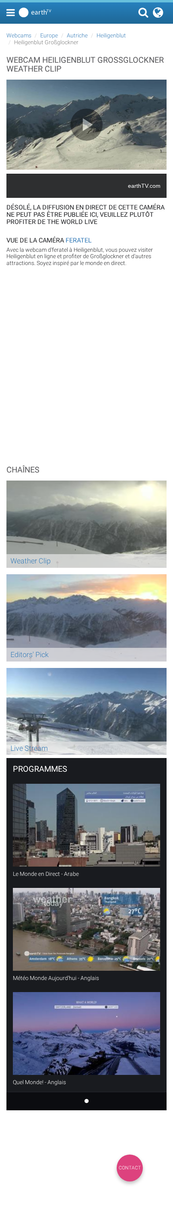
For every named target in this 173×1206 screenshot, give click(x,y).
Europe (49, 35)
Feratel (79, 240)
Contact (130, 1168)
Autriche (77, 35)
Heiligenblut (111, 35)
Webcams (18, 35)
